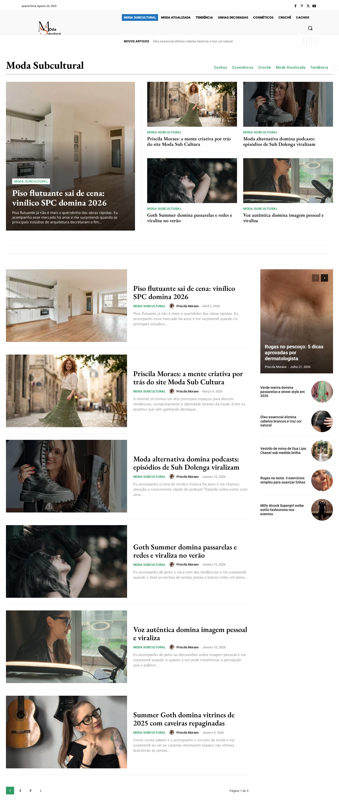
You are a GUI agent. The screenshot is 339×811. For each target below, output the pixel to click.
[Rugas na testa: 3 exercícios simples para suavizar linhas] (322, 480)
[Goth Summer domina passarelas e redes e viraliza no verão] (192, 180)
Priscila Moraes (187, 306)
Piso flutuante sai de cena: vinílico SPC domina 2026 (59, 197)
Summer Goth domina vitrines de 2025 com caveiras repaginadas (184, 719)
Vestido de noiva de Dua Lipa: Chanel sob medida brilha (191, 41)
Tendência (319, 67)
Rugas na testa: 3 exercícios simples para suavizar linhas (282, 480)
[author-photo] (172, 305)
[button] (310, 28)
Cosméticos (243, 67)
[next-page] (40, 790)
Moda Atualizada (291, 67)
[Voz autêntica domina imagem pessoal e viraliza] (288, 180)
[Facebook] (295, 6)
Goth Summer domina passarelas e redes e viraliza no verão (189, 218)
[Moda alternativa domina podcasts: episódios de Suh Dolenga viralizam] (288, 104)
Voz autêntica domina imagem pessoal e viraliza (283, 218)
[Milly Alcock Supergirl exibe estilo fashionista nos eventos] (322, 510)
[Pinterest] (302, 6)
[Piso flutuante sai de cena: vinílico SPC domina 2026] (70, 156)
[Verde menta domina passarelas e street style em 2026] (322, 392)
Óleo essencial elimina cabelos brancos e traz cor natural (281, 421)
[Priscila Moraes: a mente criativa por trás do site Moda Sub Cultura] (192, 104)
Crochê (264, 67)
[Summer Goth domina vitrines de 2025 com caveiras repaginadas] (66, 732)
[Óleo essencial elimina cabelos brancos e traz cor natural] (322, 421)
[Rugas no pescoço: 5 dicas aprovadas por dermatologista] (296, 321)
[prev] (306, 41)
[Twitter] (308, 6)
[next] (314, 41)
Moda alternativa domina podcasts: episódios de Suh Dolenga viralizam (279, 141)
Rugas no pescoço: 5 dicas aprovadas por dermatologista (294, 352)
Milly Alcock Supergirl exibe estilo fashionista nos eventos (282, 510)
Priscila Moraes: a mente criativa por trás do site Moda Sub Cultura (189, 141)
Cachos (220, 67)
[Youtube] (314, 6)
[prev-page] (315, 278)
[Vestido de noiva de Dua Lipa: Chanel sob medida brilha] (322, 451)
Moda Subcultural (31, 181)
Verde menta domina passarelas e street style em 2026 (282, 392)
